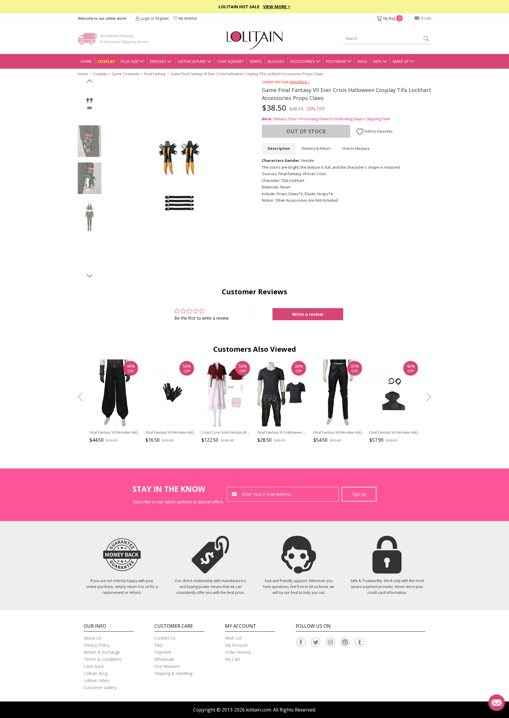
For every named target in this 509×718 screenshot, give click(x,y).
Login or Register (155, 18)
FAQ (158, 645)
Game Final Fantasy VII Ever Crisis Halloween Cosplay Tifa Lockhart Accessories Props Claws (247, 73)
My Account (236, 645)
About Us (92, 638)
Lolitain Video (96, 680)
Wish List (233, 638)
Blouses (276, 61)
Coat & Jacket (230, 61)
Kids (377, 61)
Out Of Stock (306, 131)
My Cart (232, 659)
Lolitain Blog (96, 673)
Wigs (362, 61)
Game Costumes (125, 73)
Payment (162, 652)
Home (86, 61)
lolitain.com (258, 710)
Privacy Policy (97, 645)
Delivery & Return (316, 148)
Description (279, 148)
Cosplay (106, 61)
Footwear (336, 61)
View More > (276, 6)
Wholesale (164, 659)
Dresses (158, 61)
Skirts (255, 61)
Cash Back (94, 666)
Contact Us (165, 638)
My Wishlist (188, 18)
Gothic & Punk (192, 61)
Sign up (359, 494)
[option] (89, 104)
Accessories (302, 61)
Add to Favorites (378, 131)
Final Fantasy (155, 73)
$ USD (425, 18)
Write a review (307, 314)
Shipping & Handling (173, 673)
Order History (238, 652)
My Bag (392, 18)
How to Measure (356, 148)
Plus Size (129, 61)
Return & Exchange (102, 652)
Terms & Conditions (103, 659)
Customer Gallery (100, 687)
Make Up (401, 61)
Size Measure (167, 666)
